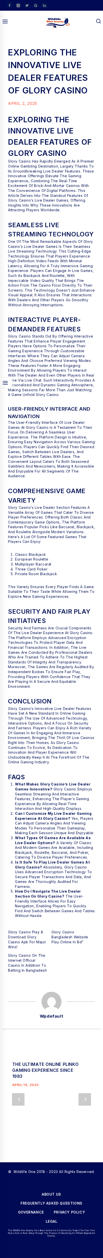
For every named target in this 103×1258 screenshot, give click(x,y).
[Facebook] (9, 5)
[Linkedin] (44, 5)
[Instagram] (18, 5)
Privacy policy (69, 1212)
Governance (31, 1212)
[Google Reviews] (35, 5)
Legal (52, 1221)
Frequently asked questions (51, 1203)
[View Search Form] (98, 21)
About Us (51, 1194)
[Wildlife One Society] (58, 23)
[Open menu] (5, 21)
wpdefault (51, 1016)
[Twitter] (27, 5)
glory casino (47, 394)
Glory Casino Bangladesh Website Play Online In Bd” (70, 937)
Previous (18, 1099)
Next (84, 1099)
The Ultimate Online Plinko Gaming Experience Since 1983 (45, 1070)
